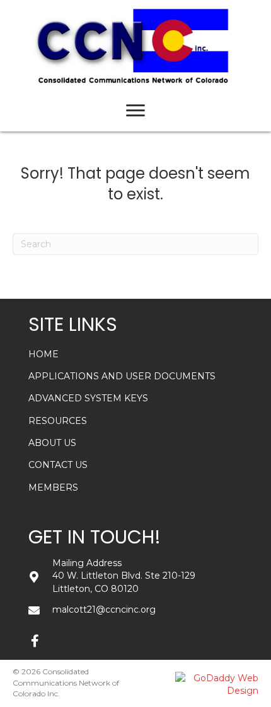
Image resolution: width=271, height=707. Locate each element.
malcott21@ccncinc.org (104, 609)
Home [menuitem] (43, 354)
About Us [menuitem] (52, 442)
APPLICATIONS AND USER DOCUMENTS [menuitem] (122, 376)
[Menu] (135, 110)
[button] (34, 641)
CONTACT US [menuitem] (58, 464)
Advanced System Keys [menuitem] (88, 398)
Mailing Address (87, 563)
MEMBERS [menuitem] (53, 487)
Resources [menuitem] (57, 420)
